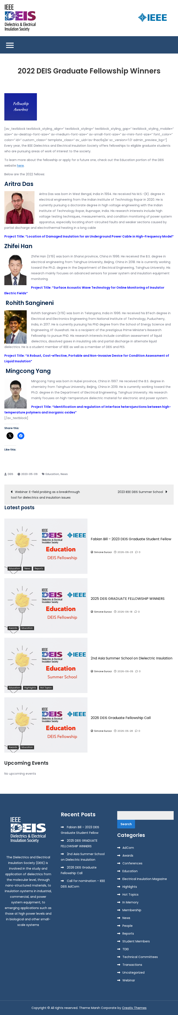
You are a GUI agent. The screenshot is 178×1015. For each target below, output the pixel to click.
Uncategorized (133, 972)
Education (52, 474)
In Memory (130, 902)
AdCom (128, 848)
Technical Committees (140, 957)
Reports (39, 568)
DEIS (10, 474)
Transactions (132, 965)
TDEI (125, 949)
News (64, 474)
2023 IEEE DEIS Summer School (140, 492)
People (127, 926)
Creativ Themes (134, 1008)
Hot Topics (46, 687)
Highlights (30, 687)
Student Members (136, 941)
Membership (131, 910)
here (20, 165)
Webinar (128, 980)
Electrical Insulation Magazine (144, 879)
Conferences (132, 863)
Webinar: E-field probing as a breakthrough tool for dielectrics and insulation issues (45, 495)
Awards (13, 628)
